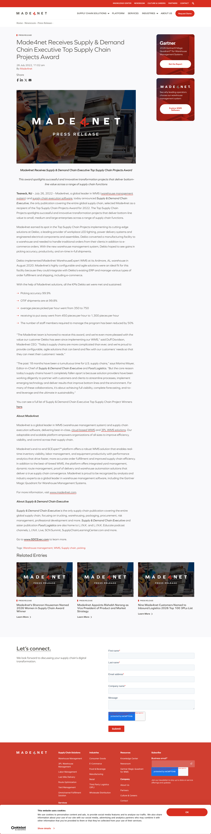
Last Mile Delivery (66, 777)
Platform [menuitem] (118, 13)
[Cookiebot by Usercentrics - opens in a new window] (18, 828)
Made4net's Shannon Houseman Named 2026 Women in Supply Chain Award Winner (43, 608)
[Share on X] (26, 80)
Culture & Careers (128, 795)
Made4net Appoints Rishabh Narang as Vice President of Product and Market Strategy (102, 608)
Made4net (26, 68)
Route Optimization (67, 782)
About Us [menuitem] (166, 13)
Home (20, 23)
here (19, 406)
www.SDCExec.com (36, 539)
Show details (44, 828)
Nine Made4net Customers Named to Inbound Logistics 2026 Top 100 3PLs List (165, 606)
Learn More (23, 617)
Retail (92, 779)
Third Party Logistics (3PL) (99, 786)
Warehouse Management (70, 758)
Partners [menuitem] (172, 3)
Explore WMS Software (175, 109)
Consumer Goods (97, 758)
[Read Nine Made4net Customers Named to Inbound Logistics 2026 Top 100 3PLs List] (166, 579)
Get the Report (175, 64)
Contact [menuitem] (184, 3)
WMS (57, 547)
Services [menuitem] (133, 13)
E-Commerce (95, 764)
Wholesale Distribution (100, 793)
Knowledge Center (129, 758)
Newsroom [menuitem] (139, 3)
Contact (124, 801)
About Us (124, 785)
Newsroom (30, 23)
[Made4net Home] (32, 14)
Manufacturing (96, 774)
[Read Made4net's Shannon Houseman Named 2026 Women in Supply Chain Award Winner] (45, 579)
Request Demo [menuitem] (185, 13)
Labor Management (67, 772)
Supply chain (69, 547)
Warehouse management (38, 547)
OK (187, 812)
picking (81, 547)
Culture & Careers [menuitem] (156, 3)
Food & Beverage (97, 769)
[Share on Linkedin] (21, 80)
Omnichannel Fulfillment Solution (69, 794)
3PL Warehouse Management (65, 765)
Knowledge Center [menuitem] (122, 3)
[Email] (30, 80)
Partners (124, 790)
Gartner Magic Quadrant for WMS (131, 770)
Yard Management (67, 787)
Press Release (45, 23)
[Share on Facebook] (18, 80)
